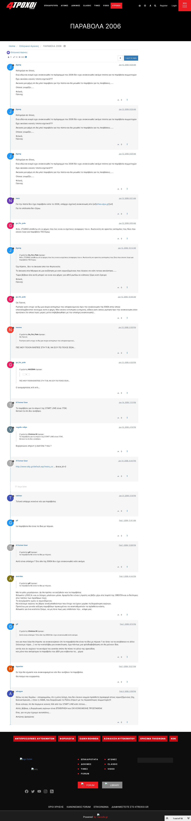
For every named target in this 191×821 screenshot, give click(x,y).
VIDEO (111, 769)
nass (18, 198)
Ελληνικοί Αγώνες (19, 52)
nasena (19, 327)
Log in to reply (131, 58)
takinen (19, 496)
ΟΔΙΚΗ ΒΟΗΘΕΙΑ (89, 738)
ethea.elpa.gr (102, 204)
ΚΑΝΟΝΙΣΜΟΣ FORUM (79, 806)
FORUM (85, 774)
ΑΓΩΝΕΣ (112, 759)
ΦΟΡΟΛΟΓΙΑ (67, 738)
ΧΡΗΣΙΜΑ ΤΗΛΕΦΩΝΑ (153, 738)
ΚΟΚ (173, 738)
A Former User (22, 402)
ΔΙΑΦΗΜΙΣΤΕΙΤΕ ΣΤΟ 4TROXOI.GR (130, 806)
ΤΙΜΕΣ (84, 769)
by (89, 817)
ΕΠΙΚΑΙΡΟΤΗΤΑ (89, 759)
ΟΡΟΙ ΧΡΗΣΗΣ (56, 806)
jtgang (18, 65)
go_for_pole (21, 223)
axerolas (19, 576)
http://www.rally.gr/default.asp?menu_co (34, 466)
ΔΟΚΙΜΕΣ (86, 764)
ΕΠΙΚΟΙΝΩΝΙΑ (101, 806)
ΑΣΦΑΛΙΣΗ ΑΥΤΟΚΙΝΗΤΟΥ (119, 738)
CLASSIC (113, 764)
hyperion (19, 666)
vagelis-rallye (21, 427)
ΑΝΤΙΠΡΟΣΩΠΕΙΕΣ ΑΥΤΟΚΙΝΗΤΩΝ (34, 738)
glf (17, 520)
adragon (19, 691)
